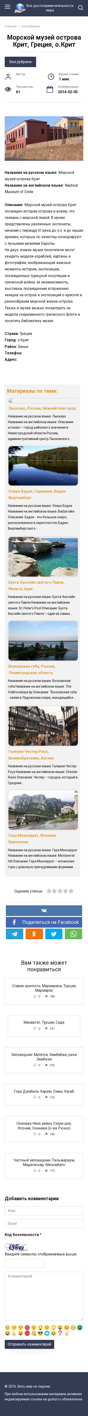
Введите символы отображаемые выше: (41, 1254)
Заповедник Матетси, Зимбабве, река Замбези (44, 1056)
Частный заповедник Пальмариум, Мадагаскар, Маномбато (44, 1162)
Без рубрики (20, 62)
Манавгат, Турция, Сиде (44, 1022)
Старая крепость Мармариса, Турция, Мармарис (44, 987)
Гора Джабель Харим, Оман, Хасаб (44, 1091)
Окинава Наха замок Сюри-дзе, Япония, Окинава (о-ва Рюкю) (44, 1125)
